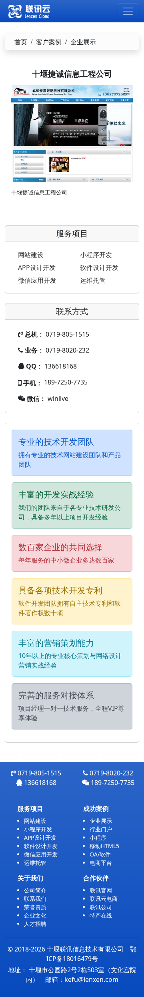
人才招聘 (35, 924)
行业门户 (101, 829)
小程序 (98, 837)
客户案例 (49, 42)
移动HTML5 (104, 846)
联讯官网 (101, 890)
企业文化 (35, 915)
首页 (20, 42)
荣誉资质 (35, 907)
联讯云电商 (104, 898)
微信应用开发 (37, 280)
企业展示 (83, 42)
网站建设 (31, 254)
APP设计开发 (37, 267)
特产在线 (101, 915)
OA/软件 (100, 854)
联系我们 (35, 898)
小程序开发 (96, 254)
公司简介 (35, 890)
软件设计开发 (99, 267)
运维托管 (93, 280)
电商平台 (101, 862)
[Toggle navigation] (128, 11)
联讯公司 (101, 907)
